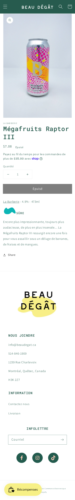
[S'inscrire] (62, 439)
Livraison (14, 413)
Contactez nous (18, 404)
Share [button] (12, 255)
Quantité (8, 166)
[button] (5, 6)
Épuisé (37, 189)
